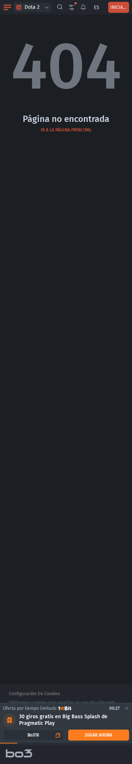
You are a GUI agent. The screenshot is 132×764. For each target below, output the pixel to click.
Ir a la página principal (66, 130)
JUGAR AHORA (98, 735)
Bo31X (33, 735)
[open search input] (59, 7)
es (96, 7)
